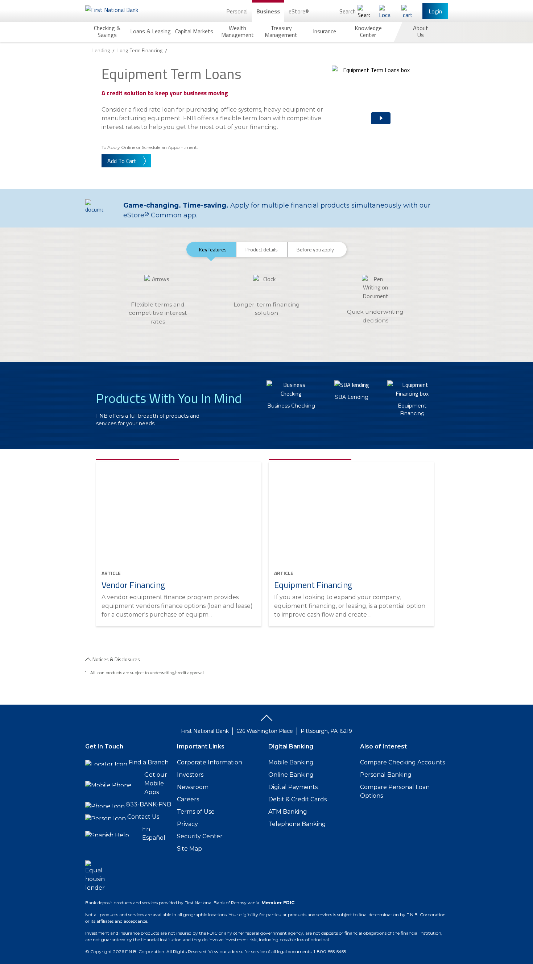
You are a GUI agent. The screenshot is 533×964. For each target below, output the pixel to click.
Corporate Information (209, 762)
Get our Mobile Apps (155, 783)
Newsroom (192, 787)
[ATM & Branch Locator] (385, 11)
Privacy (187, 824)
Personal (237, 11)
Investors (190, 774)
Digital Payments (293, 787)
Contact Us (143, 816)
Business (268, 11)
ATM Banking (287, 811)
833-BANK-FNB (148, 804)
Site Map (189, 848)
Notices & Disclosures (116, 659)
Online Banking (291, 774)
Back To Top (266, 720)
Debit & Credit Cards (297, 799)
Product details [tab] (261, 249)
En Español (153, 833)
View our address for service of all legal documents (259, 951)
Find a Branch (149, 762)
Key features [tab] (213, 249)
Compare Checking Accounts (402, 762)
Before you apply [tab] (315, 249)
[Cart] (407, 11)
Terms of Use (196, 811)
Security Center (200, 836)
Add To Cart (121, 161)
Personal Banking (386, 774)
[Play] (371, 112)
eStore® (299, 11)
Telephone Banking (297, 824)
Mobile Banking (291, 762)
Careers (188, 799)
